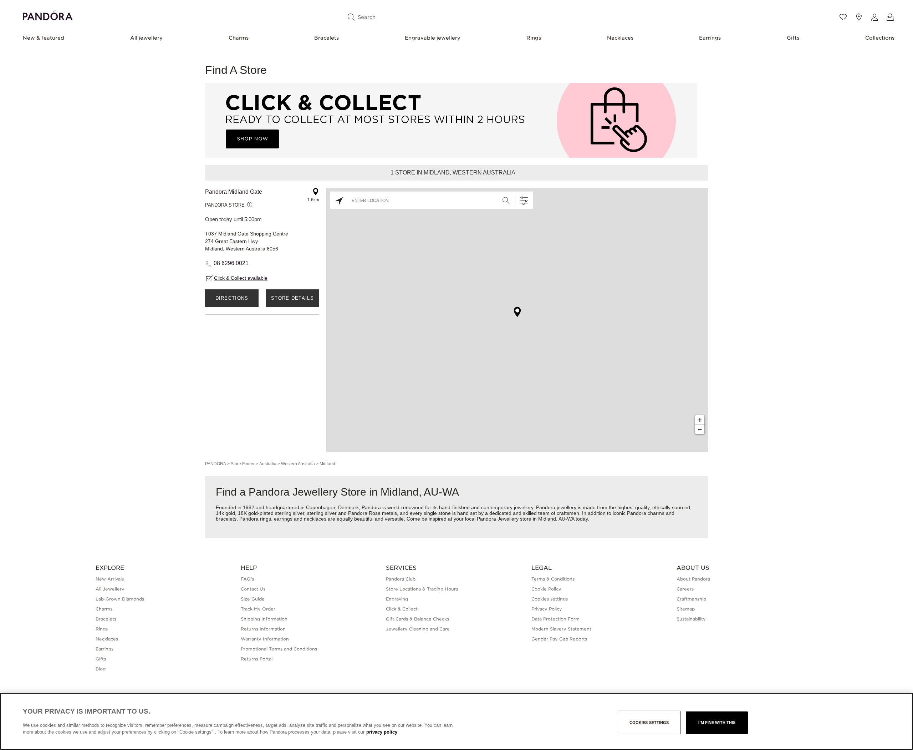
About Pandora (693, 579)
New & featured (43, 38)
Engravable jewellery (432, 38)
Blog (101, 669)
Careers (685, 589)
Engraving (397, 599)
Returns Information (263, 629)
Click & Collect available (240, 278)
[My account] (874, 17)
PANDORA (215, 463)
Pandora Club (400, 579)
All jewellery (146, 38)
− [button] (700, 429)
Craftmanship (691, 599)
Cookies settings (649, 722)
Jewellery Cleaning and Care (418, 629)
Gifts (793, 38)
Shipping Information (264, 619)
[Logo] (48, 14)
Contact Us (253, 589)
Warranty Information (265, 639)
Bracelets (326, 38)
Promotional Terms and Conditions (279, 649)
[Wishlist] (843, 17)
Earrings (710, 38)
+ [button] (700, 420)
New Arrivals (110, 579)
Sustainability (691, 619)
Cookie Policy (546, 589)
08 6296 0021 (231, 263)
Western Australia (298, 463)
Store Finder (243, 463)
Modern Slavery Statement (561, 629)
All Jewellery (110, 589)
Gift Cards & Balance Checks (417, 619)
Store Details (292, 298)
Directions (232, 298)
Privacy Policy (546, 609)
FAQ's (247, 579)
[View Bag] (890, 17)
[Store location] (859, 17)
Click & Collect (402, 609)
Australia (267, 463)
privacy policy (381, 732)
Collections (879, 38)
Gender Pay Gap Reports (559, 639)
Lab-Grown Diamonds (120, 599)
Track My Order (258, 609)
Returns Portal (256, 659)
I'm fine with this (716, 722)
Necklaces (620, 38)
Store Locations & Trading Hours (422, 589)
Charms (239, 38)
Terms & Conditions (553, 579)
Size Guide (253, 599)
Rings (533, 38)
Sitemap (686, 609)
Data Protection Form (555, 619)
